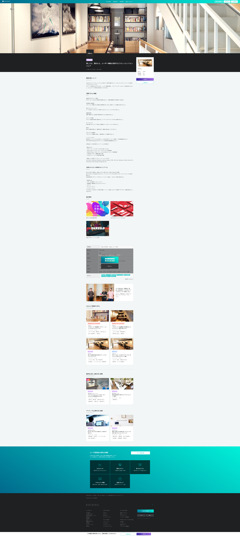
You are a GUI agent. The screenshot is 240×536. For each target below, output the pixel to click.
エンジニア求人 (106, 519)
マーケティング (123, 523)
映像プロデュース (123, 524)
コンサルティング (123, 515)
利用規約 (87, 523)
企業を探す (115, 1)
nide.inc (117, 296)
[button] (152, 505)
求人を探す (108, 1)
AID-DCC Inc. (115, 430)
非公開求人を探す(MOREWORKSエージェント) (91, 514)
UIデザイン (105, 512)
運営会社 (87, 526)
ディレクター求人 (123, 510)
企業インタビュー (129, 1)
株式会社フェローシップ (93, 393)
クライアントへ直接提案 (124, 517)
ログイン (227, 1)
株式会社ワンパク (115, 393)
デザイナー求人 (106, 510)
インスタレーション (106, 524)
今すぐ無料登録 (140, 453)
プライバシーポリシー (90, 524)
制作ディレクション (123, 512)
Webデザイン (105, 515)
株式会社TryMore (91, 430)
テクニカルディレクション (107, 526)
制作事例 (122, 1)
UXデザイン (105, 514)
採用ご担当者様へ (219, 1)
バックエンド (105, 523)
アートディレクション (107, 517)
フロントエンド (106, 521)
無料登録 (235, 1)
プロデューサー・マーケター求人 (127, 519)
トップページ (89, 510)
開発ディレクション (123, 514)
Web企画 (121, 521)
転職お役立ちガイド (89, 521)
